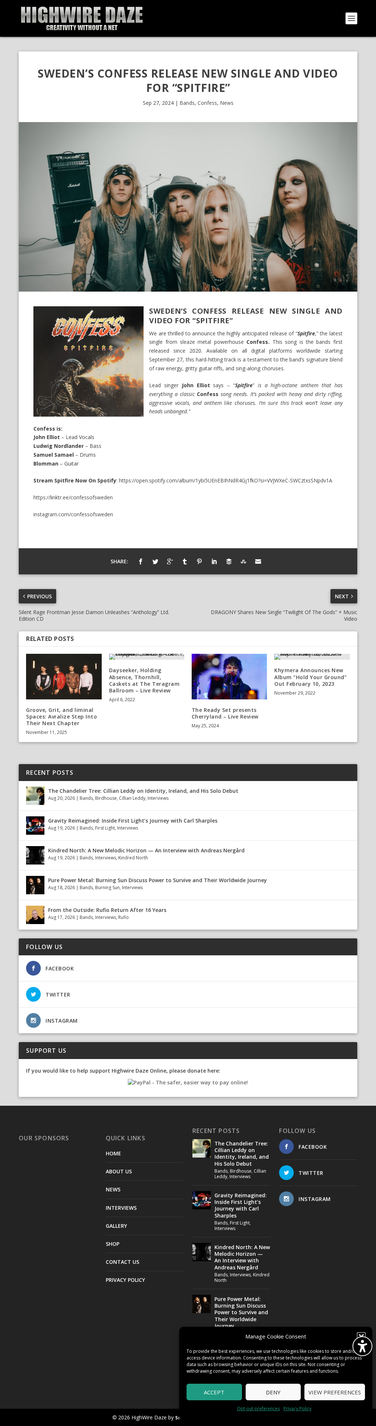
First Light (105, 828)
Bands (187, 102)
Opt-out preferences (258, 1408)
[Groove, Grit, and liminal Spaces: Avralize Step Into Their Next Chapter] (63, 676)
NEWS (113, 1189)
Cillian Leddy (132, 798)
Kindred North (133, 858)
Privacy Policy (297, 1408)
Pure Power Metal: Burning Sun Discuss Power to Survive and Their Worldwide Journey (157, 880)
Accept (214, 1392)
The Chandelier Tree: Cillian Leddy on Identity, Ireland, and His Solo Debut (143, 790)
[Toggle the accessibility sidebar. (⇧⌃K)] (362, 1346)
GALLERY (116, 1225)
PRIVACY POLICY (125, 1279)
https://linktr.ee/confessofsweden (73, 497)
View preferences (334, 1392)
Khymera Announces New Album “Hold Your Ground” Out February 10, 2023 (310, 677)
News (227, 102)
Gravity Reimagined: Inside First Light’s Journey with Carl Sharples (132, 820)
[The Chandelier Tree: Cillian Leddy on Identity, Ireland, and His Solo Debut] (35, 796)
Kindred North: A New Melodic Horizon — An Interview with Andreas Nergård (146, 850)
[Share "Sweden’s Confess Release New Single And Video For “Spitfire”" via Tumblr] (184, 561)
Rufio (123, 917)
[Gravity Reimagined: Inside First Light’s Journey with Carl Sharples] (35, 825)
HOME (113, 1153)
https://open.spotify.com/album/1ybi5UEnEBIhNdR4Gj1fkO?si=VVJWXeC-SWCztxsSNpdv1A (225, 480)
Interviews (158, 798)
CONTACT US (122, 1261)
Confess (207, 102)
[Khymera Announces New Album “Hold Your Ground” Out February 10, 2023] (312, 657)
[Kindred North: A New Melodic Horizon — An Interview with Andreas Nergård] (35, 855)
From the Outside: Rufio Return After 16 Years (107, 909)
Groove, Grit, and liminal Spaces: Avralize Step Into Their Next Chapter (61, 716)
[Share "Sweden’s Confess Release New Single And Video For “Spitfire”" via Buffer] (228, 561)
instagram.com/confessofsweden (73, 514)
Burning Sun (107, 887)
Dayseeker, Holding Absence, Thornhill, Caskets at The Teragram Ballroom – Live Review (144, 680)
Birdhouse (106, 798)
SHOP (112, 1243)
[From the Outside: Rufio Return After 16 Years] (35, 915)
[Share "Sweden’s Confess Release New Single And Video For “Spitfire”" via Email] (258, 561)
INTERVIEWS (121, 1207)
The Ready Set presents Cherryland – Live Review (225, 713)
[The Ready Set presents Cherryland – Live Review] (229, 676)
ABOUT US (119, 1171)
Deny (273, 1392)
